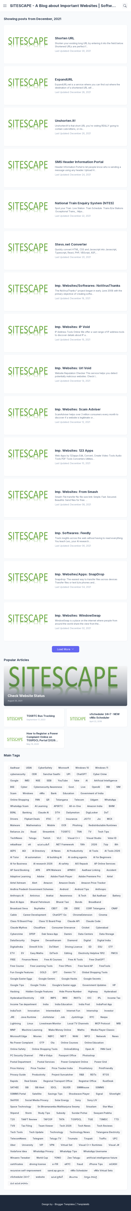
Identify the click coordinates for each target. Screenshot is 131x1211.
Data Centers (85, 934)
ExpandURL (64, 79)
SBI (27, 1087)
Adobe (40, 876)
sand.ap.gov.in (56, 1170)
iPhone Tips (96, 1164)
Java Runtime (28, 1017)
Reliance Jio (17, 831)
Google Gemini (47, 978)
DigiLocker (92, 812)
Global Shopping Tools (95, 972)
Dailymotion (73, 812)
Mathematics (33, 825)
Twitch (46, 838)
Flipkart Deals (32, 819)
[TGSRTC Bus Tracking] (15, 717)
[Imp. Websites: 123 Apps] (28, 456)
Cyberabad (102, 927)
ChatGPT (82, 774)
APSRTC (58, 806)
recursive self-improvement (25, 1170)
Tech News (84, 1125)
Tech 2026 (65, 1125)
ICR (42, 998)
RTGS (106, 1074)
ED (90, 946)
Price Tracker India (62, 1068)
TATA (61, 1119)
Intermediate (53, 1010)
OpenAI (96, 787)
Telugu (32, 838)
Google (14, 780)
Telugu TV (55, 1138)
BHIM (112, 806)
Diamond (72, 940)
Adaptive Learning (20, 876)
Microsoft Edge (18, 1036)
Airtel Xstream (18, 882)
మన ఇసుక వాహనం (19, 1183)
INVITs (77, 998)
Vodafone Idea (18, 1151)
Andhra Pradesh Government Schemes (31, 889)
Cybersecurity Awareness (48, 787)
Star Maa (108, 1106)
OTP (41, 1042)
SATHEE (14, 1087)
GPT (55, 972)
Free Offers (65, 966)
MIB (118, 1023)
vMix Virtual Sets (103, 1170)
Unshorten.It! (65, 121)
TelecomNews (18, 1138)
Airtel (110, 876)
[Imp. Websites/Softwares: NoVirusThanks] (28, 291)
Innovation (34, 1010)
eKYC (67, 1164)
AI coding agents (77, 857)
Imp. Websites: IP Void (72, 327)
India (46, 1004)
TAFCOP (47, 1119)
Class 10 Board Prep (21, 921)
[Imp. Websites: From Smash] (28, 498)
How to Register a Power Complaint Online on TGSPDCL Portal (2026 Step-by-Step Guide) (42, 737)
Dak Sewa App (50, 934)
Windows (28, 793)
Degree (35, 940)
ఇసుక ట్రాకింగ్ (57, 1177)
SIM (118, 787)
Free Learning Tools (41, 966)
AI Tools (93, 850)
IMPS (53, 998)
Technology (56, 1132)
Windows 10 (82, 767)
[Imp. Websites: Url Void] (28, 374)
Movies (37, 1036)
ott (29, 844)
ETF (111, 946)
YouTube (63, 780)
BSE (12, 787)
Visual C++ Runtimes (90, 1145)
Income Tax (114, 998)
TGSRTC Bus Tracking (41, 715)
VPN (52, 1145)
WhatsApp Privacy (43, 1151)
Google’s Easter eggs (64, 985)
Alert (34, 882)
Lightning (15, 1023)
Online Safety (18, 1049)
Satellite (37, 1093)
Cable (13, 914)
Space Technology (20, 1106)
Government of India (92, 793)
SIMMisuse (83, 1087)
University (27, 1145)
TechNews (16, 838)
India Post (84, 1004)
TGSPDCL (76, 1119)
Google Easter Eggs (21, 978)
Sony (78, 1100)
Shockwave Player (79, 1093)
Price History (17, 1068)
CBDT (54, 908)
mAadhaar (16, 844)
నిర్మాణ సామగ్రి (90, 1177)
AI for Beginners (102, 857)
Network (101, 1036)
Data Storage (106, 934)
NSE (38, 780)
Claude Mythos (18, 927)
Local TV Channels (78, 1023)
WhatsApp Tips (68, 1151)
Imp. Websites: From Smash (76, 492)
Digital (87, 940)
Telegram (38, 1138)
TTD (116, 1119)
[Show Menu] (5, 6)
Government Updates (94, 985)
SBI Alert (39, 1087)
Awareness (66, 895)
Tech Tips (103, 831)
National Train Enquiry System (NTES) (84, 203)
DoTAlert (54, 946)
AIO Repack (81, 863)
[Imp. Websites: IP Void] (28, 333)
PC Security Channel (21, 1055)
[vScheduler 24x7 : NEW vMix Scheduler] (78, 717)
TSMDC (103, 1119)
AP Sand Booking (19, 870)
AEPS (13, 850)
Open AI (89, 1049)
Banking (27, 812)
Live (83, 787)
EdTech (54, 953)
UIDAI (29, 767)
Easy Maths (36, 953)
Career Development (34, 914)
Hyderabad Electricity (22, 998)
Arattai (50, 895)
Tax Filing (26, 1125)
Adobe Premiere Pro (90, 876)
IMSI (64, 998)
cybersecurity (17, 774)
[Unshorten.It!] (28, 127)
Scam (13, 793)
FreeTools (104, 966)
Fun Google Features (22, 972)
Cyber (24, 787)
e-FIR (55, 1164)
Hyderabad (110, 991)
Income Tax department (23, 1004)
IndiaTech (15, 1010)
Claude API (73, 921)
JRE (12, 1017)
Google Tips (17, 985)
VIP (41, 1145)
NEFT (63, 1036)
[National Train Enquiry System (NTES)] (28, 209)
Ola (52, 1042)
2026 (94, 844)
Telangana (62, 799)
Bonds (78, 902)
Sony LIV (92, 1100)
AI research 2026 (42, 863)
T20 (12, 1119)
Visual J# (114, 1145)
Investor (108, 1010)
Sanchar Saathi (51, 774)
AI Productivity (75, 850)
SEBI (49, 780)
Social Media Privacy (36, 1100)
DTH (57, 812)
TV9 (12, 1125)
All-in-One (75, 806)
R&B (81, 1074)
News (115, 1036)
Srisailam (91, 1106)
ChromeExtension (82, 914)
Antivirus (35, 895)
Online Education (94, 1042)
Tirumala (72, 1138)
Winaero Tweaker (20, 1157)
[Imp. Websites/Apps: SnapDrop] (28, 580)
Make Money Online (60, 1029)
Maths (81, 1029)
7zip (105, 844)
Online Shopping (19, 799)
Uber (12, 1145)
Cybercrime (16, 934)
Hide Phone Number (70, 991)
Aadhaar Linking (91, 870)
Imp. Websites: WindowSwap (78, 615)
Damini (68, 934)
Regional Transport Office (57, 1081)
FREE (12, 959)
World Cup (42, 1157)
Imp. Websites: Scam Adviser (78, 409)
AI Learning (41, 806)
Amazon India (94, 806)
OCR (63, 825)
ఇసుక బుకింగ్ (43, 844)
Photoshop (89, 1055)
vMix (42, 793)
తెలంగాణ (73, 1177)
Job (63, 1017)
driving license (37, 1164)
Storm (28, 1113)
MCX (109, 819)
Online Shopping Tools (45, 1049)
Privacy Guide (18, 1074)
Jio (99, 819)
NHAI (75, 1036)
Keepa (104, 1017)
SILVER (66, 1087)
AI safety (64, 863)
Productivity (38, 1074)
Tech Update (36, 1132)
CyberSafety (45, 767)
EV (22, 953)
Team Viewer (45, 1125)
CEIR (34, 774)
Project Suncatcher (62, 1074)
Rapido (14, 1081)
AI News (56, 850)
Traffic (102, 1138)
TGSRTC (65, 831)
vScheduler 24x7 (19, 1177)
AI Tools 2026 (112, 850)
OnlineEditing (71, 1049)
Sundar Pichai (79, 1113)
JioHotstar (48, 1017)
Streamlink (48, 831)
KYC (92, 1017)
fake (76, 780)
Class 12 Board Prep (50, 921)
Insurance (71, 819)
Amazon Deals (67, 882)
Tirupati (88, 1138)
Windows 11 (101, 767)
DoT (106, 812)
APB (38, 870)
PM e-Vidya (45, 1055)
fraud (80, 1164)
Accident (111, 870)
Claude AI (43, 812)
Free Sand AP (85, 966)
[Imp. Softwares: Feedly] (28, 539)
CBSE (77, 908)
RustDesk (108, 1081)
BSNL (13, 812)
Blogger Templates (65, 1204)
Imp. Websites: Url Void (73, 368)
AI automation (33, 857)
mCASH (113, 1164)
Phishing (77, 825)
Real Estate (30, 1081)
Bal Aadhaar (99, 895)
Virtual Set (66, 1145)
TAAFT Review (29, 1119)
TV (89, 831)
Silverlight (114, 1093)
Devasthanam (53, 940)
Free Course (17, 966)
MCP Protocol (102, 1023)
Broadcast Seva (19, 908)
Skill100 (14, 1100)
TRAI (79, 831)
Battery (117, 895)
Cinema (103, 914)
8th (116, 844)
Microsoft (63, 767)
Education (68, 793)
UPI (68, 774)
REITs (93, 1074)
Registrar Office (87, 1081)
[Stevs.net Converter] (28, 250)
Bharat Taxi (62, 902)
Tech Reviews (104, 1125)
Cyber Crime (100, 774)
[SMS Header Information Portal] (28, 168)
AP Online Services (104, 863)
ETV (12, 953)
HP (114, 985)
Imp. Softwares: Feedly (73, 533)
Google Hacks (69, 978)
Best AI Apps (17, 902)
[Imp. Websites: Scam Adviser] (28, 415)
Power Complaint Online (74, 1061)
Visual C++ (74, 838)
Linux (30, 1023)
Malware (15, 825)
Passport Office (67, 1055)
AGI (24, 850)
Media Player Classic (102, 1029)
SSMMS (100, 1087)
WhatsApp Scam (19, 806)
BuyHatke (39, 908)
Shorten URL (64, 38)
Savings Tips (55, 1093)
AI (87, 780)
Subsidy (60, 1113)
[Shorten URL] (28, 44)
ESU (100, 946)
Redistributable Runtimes (103, 825)
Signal (99, 1093)
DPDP (32, 934)
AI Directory (38, 850)
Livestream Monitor (50, 1023)
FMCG (114, 953)
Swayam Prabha (103, 1113)
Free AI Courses (53, 959)
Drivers (14, 819)
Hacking (14, 991)
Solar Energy (62, 1100)
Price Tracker (38, 1068)
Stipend (14, 1113)
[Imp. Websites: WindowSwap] (28, 621)
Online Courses (69, 1042)
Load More (63, 649)
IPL (99, 998)
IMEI (27, 780)
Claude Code (93, 921)
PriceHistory (85, 1068)
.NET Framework (65, 844)
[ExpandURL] (28, 85)
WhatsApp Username (95, 1151)
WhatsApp (110, 799)
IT (59, 819)
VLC (59, 838)
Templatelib (83, 1204)
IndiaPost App (104, 1004)
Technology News (79, 1132)
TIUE (90, 1119)
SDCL (54, 1087)
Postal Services (46, 1061)
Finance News (30, 959)
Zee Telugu (73, 1157)
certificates (16, 1164)
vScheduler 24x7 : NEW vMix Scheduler (104, 716)
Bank (54, 793)
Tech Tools (16, 1132)
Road (33, 831)
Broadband (95, 902)
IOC (89, 998)
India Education (63, 1004)
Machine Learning (32, 1029)
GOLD (43, 972)
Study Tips (44, 1113)
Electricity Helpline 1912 (91, 953)
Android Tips (82, 889)
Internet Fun (73, 1010)
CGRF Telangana (95, 908)
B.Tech (82, 895)
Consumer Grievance (63, 927)
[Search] (125, 6)
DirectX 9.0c (36, 946)
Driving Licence (73, 946)
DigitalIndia (16, 946)
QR (47, 799)
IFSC (48, 819)
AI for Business (18, 863)
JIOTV (87, 819)
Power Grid (100, 1061)
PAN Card (105, 1049)
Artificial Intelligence (105, 780)
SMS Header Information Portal (79, 162)
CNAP (114, 908)
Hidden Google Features (39, 991)
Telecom (79, 799)
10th (82, 844)
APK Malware (53, 870)
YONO (57, 1157)
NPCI (87, 1036)
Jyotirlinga (77, 1017)
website (40, 1177)
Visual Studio (93, 838)
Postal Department (20, 1061)
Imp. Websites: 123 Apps (74, 450)
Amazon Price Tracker (93, 882)
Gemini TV (70, 972)
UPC (115, 1138)
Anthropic (100, 889)
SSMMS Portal (18, 1093)
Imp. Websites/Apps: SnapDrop (79, 574)
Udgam (94, 799)
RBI (108, 787)
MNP (12, 1029)
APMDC (71, 870)
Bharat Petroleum (40, 902)
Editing (68, 953)
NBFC (51, 1036)
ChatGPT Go (59, 914)
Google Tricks (38, 985)
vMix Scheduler (79, 1170)
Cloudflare (39, 927)
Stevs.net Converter (71, 244)
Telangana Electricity (108, 1132)
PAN (37, 799)
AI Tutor (14, 857)
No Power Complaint (21, 1042)
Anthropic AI (17, 895)
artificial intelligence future (102, 1157)
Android (64, 889)
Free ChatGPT (97, 959)
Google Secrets (92, 978)
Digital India (104, 940)
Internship (92, 1010)
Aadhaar (15, 767)
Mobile (51, 825)
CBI (66, 908)
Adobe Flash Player (61, 876)
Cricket (85, 927)
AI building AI (54, 857)
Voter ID (112, 838)
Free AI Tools (75, 959)
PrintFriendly (106, 1068)
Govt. (71, 787)
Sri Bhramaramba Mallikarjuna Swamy (59, 1106)
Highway (93, 991)
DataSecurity (17, 940)
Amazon (48, 882)
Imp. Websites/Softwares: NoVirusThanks (87, 286)
